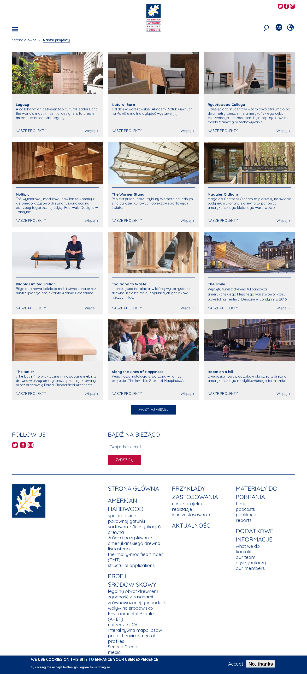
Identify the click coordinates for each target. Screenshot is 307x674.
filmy (241, 503)
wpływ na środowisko (130, 608)
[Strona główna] (29, 501)
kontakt (244, 551)
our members (250, 568)
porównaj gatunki (126, 521)
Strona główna (24, 40)
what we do (248, 546)
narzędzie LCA (122, 624)
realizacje (182, 509)
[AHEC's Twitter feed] (280, 7)
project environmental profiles (131, 638)
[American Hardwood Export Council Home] (153, 17)
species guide (122, 515)
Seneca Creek (122, 647)
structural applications (131, 565)
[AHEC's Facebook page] (286, 7)
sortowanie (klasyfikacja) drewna (134, 529)
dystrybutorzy (251, 563)
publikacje (246, 515)
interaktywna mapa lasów (135, 630)
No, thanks (260, 664)
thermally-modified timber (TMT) (135, 557)
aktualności (192, 525)
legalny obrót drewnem (133, 591)
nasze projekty (187, 503)
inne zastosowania (191, 515)
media (114, 652)
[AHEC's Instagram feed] (292, 7)
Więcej (90, 130)
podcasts (245, 509)
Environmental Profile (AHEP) (131, 616)
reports (244, 520)
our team (245, 557)
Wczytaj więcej (153, 409)
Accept (235, 664)
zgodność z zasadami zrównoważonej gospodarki (137, 599)
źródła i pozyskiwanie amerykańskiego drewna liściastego (134, 543)
